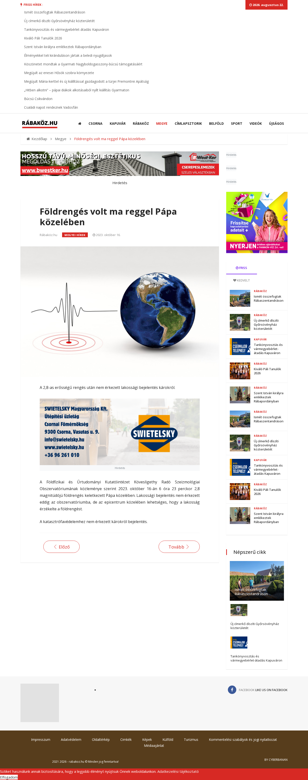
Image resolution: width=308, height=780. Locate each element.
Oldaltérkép (101, 739)
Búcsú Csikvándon (38, 98)
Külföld (167, 739)
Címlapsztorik (188, 123)
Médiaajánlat (154, 745)
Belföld (216, 123)
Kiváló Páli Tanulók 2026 (43, 38)
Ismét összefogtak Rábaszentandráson (54, 12)
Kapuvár (118, 123)
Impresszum (40, 739)
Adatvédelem (71, 739)
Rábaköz (141, 123)
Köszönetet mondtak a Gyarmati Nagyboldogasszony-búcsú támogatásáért (83, 64)
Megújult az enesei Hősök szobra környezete (59, 72)
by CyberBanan (276, 760)
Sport (236, 123)
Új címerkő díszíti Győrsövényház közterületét (59, 21)
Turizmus (191, 739)
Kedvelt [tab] (243, 280)
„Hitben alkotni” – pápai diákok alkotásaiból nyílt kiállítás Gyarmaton (76, 90)
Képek (147, 739)
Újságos (276, 123)
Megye (161, 123)
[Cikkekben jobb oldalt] (257, 222)
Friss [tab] (242, 268)
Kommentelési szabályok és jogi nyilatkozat (243, 739)
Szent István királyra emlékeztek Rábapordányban (62, 46)
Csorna (96, 123)
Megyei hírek (74, 235)
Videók (256, 123)
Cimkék (126, 739)
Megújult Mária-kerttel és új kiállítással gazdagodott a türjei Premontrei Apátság (86, 81)
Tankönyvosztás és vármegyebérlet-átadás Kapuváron (66, 29)
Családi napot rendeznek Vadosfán (51, 107)
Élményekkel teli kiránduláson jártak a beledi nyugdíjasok (68, 55)
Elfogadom (9, 777)
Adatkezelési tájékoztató (178, 771)
